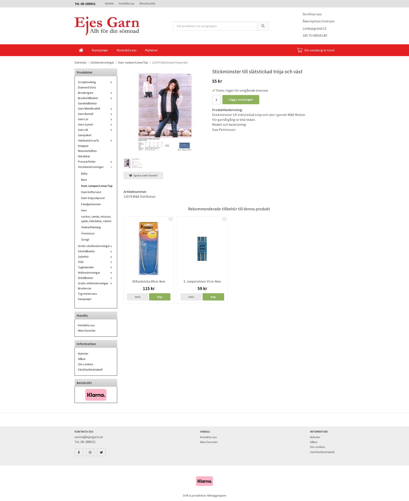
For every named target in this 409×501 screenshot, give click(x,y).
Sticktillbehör (86, 251)
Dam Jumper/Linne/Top (96, 186)
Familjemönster (91, 204)
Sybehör (83, 256)
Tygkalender (86, 267)
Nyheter (109, 3)
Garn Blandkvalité (89, 108)
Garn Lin (83, 119)
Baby (84, 173)
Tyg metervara (87, 294)
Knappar (83, 146)
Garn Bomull (85, 114)
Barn (84, 180)
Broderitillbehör (88, 98)
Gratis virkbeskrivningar (93, 283)
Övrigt (85, 239)
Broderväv (84, 288)
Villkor (82, 359)
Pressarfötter (87, 161)
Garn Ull (83, 130)
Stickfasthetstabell (90, 369)
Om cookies (85, 364)
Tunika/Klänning (91, 227)
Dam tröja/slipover (93, 198)
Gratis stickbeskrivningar (94, 246)
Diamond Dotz (87, 87)
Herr (84, 210)
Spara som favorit (145, 175)
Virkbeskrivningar (89, 272)
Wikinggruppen (216, 495)
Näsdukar (84, 156)
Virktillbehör (85, 278)
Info (137, 297)
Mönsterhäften (87, 151)
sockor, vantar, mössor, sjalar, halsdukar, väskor (96, 219)
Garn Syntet (85, 124)
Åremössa (87, 233)
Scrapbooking (87, 82)
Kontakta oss (126, 3)
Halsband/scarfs (88, 140)
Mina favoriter (147, 3)
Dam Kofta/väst (91, 192)
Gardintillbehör (87, 103)
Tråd (81, 262)
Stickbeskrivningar (91, 167)
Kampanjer (100, 50)
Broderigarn (85, 93)
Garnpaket (84, 135)
